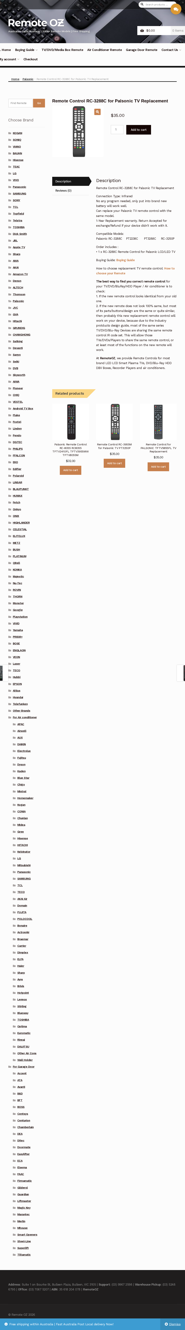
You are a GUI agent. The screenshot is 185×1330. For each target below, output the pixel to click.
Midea (21, 824)
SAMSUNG (19, 193)
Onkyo (17, 509)
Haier (20, 966)
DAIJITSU (23, 1046)
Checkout (30, 59)
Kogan (21, 804)
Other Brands (21, 710)
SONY (16, 200)
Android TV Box (23, 408)
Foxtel (17, 422)
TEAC (16, 166)
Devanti (18, 348)
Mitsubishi (24, 865)
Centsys (22, 1113)
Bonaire (22, 925)
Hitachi (17, 321)
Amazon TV (20, 274)
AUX (20, 737)
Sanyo (17, 354)
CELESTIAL (20, 529)
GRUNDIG (19, 328)
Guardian (23, 1194)
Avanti (21, 1087)
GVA (15, 314)
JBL (15, 240)
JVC (15, 307)
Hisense (18, 160)
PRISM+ (17, 636)
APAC (20, 724)
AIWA (16, 381)
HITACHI (22, 845)
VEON (16, 657)
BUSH (16, 549)
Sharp (16, 254)
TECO (16, 670)
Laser (16, 663)
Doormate (24, 1147)
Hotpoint (23, 992)
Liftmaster (24, 1201)
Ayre (20, 979)
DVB (15, 368)
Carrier (21, 945)
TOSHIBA (19, 227)
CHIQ (16, 395)
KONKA (17, 569)
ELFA (20, 959)
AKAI (16, 267)
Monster (18, 603)
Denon (17, 280)
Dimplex (22, 952)
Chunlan (22, 818)
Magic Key (24, 1207)
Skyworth (19, 375)
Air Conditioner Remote (104, 50)
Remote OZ (36, 22)
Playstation (20, 616)
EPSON (17, 684)
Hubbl (17, 677)
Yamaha (18, 630)
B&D (20, 1093)
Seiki (16, 361)
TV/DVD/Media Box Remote (62, 50)
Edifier (17, 469)
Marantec (23, 1214)
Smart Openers (27, 1234)
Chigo (21, 784)
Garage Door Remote (141, 50)
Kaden (21, 771)
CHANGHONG (21, 334)
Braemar (22, 939)
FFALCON (19, 455)
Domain (22, 905)
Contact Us (170, 50)
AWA (16, 260)
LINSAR (17, 482)
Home (15, 79)
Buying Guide (24, 50)
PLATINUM (19, 556)
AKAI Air (22, 899)
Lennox (22, 999)
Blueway (22, 1013)
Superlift (23, 1248)
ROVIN (17, 589)
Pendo (17, 435)
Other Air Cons (26, 1053)
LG (14, 173)
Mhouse (22, 1228)
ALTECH (18, 287)
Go (39, 103)
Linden (17, 428)
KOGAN (17, 133)
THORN (17, 596)
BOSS (21, 1107)
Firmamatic (24, 1180)
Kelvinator (23, 851)
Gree (20, 831)
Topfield (18, 213)
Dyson (21, 764)
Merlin (21, 1221)
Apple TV (19, 247)
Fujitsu (21, 757)
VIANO (17, 146)
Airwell (21, 731)
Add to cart (139, 129)
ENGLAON (19, 650)
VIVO (16, 180)
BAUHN (17, 153)
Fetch (16, 502)
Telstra (17, 220)
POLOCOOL (24, 919)
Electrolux (24, 751)
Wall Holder (25, 1060)
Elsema (22, 1167)
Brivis (20, 986)
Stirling (22, 1006)
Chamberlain (25, 1127)
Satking (18, 341)
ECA (20, 1160)
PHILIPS (18, 448)
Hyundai (18, 697)
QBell (16, 563)
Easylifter (23, 1154)
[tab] (70, 181)
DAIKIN (21, 744)
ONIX (16, 516)
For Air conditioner (25, 717)
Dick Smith (20, 234)
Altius (16, 690)
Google (18, 610)
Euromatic (24, 1033)
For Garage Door (24, 1066)
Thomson (19, 294)
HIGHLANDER (21, 522)
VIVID (16, 623)
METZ (16, 543)
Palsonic (27, 79)
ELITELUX (19, 536)
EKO (15, 462)
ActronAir (23, 932)
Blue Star (23, 778)
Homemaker (25, 798)
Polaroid (18, 475)
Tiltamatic (24, 1254)
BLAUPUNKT (21, 489)
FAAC (20, 1174)
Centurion (23, 1120)
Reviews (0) (63, 190)
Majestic (18, 576)
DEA (20, 1133)
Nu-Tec (17, 583)
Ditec (20, 1140)
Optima (22, 1026)
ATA (19, 1080)
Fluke (16, 415)
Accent (22, 1073)
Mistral (21, 791)
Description (63, 181)
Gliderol (22, 1187)
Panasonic (19, 187)
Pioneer (18, 388)
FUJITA (21, 912)
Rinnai (21, 1039)
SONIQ (17, 139)
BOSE (16, 643)
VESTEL (18, 401)
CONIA (21, 811)
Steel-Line (24, 1241)
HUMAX (17, 495)
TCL (15, 207)
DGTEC (17, 442)
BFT (20, 1100)
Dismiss (175, 1324)
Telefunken (20, 704)
